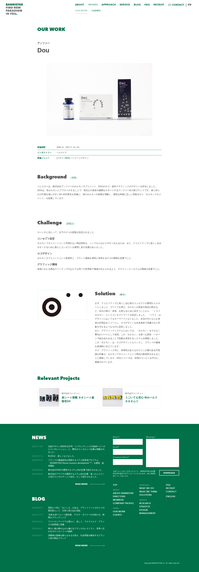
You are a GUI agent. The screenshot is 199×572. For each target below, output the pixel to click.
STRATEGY (144, 506)
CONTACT (178, 4)
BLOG (137, 4)
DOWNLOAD (169, 473)
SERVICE (125, 4)
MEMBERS (118, 500)
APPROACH (109, 4)
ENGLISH (170, 496)
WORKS (93, 4)
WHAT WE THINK (148, 491)
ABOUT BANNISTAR (123, 493)
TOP (115, 485)
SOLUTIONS (145, 495)
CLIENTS (96, 10)
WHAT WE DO (146, 488)
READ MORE (81, 484)
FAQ (147, 4)
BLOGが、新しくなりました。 (62, 456)
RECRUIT (158, 4)
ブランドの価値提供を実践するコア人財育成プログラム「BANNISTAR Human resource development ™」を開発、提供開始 (76, 463)
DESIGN (143, 510)
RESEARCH (145, 503)
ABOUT (79, 4)
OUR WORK (81, 10)
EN (189, 4)
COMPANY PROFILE (123, 503)
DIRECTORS (119, 496)
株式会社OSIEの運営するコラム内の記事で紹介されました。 (76, 470)
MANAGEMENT (147, 513)
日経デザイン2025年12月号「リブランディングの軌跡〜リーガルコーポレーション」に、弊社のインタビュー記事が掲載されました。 (76, 449)
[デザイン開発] (63, 158)
